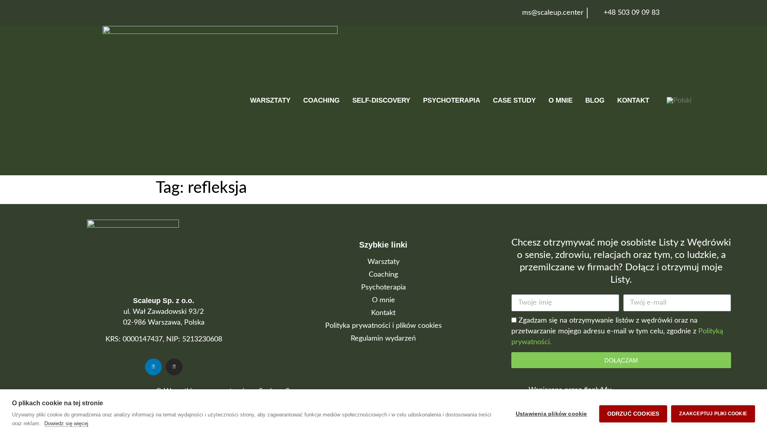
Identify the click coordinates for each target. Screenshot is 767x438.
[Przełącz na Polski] (679, 101)
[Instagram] (174, 367)
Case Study (514, 100)
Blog (594, 100)
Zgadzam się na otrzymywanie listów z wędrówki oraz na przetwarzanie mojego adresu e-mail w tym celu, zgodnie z (617, 331)
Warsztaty (270, 100)
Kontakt (633, 100)
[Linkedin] (153, 367)
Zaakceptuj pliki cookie (713, 413)
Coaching (321, 100)
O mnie (560, 100)
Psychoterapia (451, 100)
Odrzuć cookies (633, 414)
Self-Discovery (381, 100)
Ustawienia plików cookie (551, 414)
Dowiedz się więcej (66, 423)
